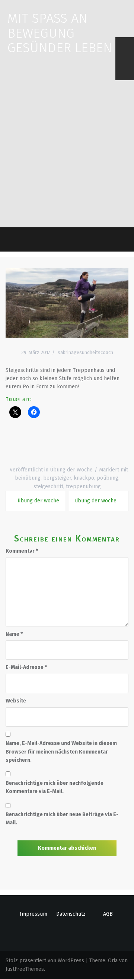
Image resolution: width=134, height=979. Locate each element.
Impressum (33, 914)
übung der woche (38, 501)
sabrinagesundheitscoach (85, 352)
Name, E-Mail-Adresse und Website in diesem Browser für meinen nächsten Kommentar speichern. (61, 751)
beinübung (28, 478)
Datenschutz (71, 914)
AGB (108, 914)
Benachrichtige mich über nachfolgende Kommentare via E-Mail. (54, 787)
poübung (107, 478)
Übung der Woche (71, 470)
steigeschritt (48, 486)
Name (14, 634)
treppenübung (83, 486)
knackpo (84, 478)
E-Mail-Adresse (26, 667)
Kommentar (22, 551)
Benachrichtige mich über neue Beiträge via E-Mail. (62, 818)
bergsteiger (57, 478)
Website (16, 701)
